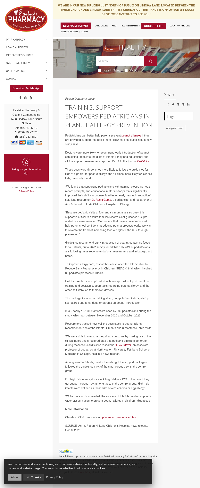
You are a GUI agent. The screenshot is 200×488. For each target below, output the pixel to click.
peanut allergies (131, 135)
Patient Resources (19, 55)
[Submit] (150, 61)
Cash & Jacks (15, 71)
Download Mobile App (26, 88)
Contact (12, 78)
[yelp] (30, 98)
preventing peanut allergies (119, 417)
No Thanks (34, 477)
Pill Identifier (129, 25)
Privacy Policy (26, 191)
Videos (134, 70)
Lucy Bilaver (123, 345)
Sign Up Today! (69, 31)
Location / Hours (180, 25)
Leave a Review (17, 47)
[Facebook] (20, 98)
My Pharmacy (15, 39)
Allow (14, 477)
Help (114, 25)
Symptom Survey (18, 63)
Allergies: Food (174, 128)
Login (84, 31)
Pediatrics (143, 161)
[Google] (25, 98)
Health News (112, 70)
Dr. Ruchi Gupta (101, 200)
